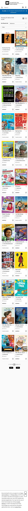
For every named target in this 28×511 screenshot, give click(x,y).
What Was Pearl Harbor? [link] (7, 75)
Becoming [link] (17, 75)
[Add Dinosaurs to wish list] (26, 193)
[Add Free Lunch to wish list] (26, 276)
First (11, 367)
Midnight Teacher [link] (19, 325)
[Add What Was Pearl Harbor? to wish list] (13, 82)
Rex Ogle (18, 271)
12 (17, 364)
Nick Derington (19, 243)
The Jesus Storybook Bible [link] (20, 48)
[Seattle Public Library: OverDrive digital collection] (14, 3)
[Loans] (23, 7)
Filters (3, 27)
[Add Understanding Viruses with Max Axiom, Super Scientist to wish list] (26, 248)
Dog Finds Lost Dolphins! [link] (7, 158)
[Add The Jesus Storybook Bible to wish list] (26, 54)
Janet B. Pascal (19, 354)
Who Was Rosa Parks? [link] (7, 242)
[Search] (2, 7)
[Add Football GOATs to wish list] (13, 276)
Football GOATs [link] (5, 269)
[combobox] (11, 7)
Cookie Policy (18, 507)
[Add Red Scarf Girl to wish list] (26, 137)
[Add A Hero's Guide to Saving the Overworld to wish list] (13, 359)
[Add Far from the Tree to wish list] (13, 54)
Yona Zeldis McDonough (8, 243)
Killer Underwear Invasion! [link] (7, 186)
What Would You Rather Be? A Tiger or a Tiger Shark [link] (7, 131)
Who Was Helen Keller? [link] (7, 325)
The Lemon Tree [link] (19, 297)
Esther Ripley (5, 299)
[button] (23, 19)
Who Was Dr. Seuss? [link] (20, 352)
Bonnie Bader (19, 105)
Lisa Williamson (6, 215)
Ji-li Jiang (18, 132)
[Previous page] (9, 364)
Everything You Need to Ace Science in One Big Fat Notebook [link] (7, 103)
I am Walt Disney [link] (19, 214)
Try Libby (4, 11)
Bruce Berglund (6, 271)
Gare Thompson (6, 326)
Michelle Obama (20, 77)
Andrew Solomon (6, 49)
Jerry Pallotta (5, 132)
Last (18, 367)
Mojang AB (5, 354)
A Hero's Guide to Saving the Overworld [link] (7, 352)
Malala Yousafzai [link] (6, 214)
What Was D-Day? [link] (19, 158)
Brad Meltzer (19, 215)
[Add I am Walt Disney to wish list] (26, 220)
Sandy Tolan (19, 299)
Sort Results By (4, 23)
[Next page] (20, 364)
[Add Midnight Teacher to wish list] (26, 331)
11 (16, 364)
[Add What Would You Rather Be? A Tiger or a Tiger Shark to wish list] (13, 137)
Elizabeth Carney (6, 160)
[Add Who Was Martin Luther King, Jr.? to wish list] (26, 110)
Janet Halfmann (20, 326)
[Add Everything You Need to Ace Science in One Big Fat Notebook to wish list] (13, 110)
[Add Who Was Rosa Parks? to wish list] (13, 248)
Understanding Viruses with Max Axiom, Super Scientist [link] (20, 242)
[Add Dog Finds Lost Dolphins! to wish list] (13, 165)
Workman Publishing (7, 105)
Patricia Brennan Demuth (8, 77)
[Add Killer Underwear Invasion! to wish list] (13, 193)
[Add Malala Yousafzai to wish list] (13, 220)
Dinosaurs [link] (17, 186)
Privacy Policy (14, 495)
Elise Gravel (5, 188)
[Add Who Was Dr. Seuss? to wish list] (26, 359)
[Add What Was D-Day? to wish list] (26, 165)
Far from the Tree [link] (6, 48)
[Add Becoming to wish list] (26, 82)
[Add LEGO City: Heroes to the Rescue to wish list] (13, 303)
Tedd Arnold (19, 188)
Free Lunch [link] (18, 269)
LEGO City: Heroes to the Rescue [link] (7, 297)
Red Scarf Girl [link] (18, 131)
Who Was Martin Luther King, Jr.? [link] (20, 103)
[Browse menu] (25, 7)
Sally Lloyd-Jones (20, 49)
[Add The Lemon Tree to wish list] (26, 303)
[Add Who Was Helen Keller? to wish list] (13, 331)
